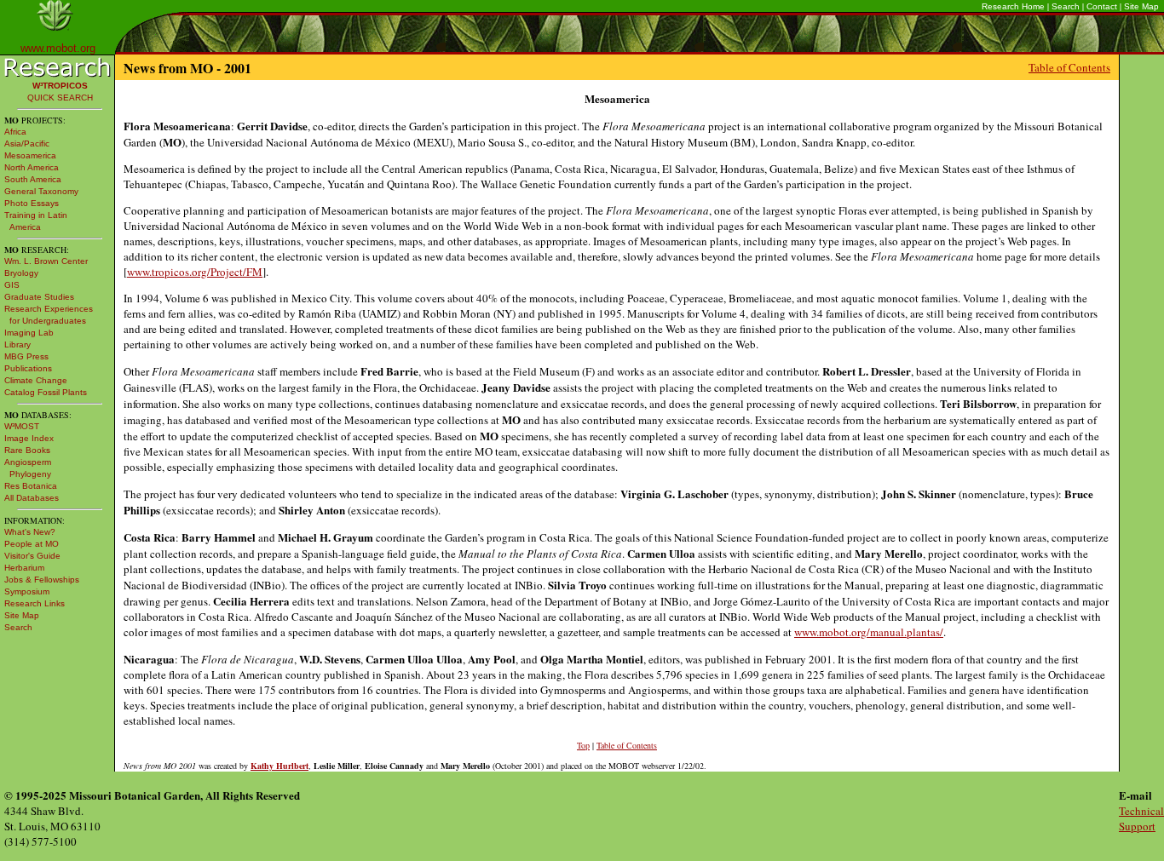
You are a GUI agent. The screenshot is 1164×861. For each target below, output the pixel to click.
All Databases (31, 497)
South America (32, 179)
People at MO (31, 543)
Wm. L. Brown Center (46, 261)
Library (17, 344)
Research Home (1013, 6)
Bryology (21, 273)
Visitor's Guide (32, 555)
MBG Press (26, 356)
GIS (12, 285)
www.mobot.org (57, 48)
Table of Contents (1069, 67)
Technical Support (1141, 818)
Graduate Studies (39, 296)
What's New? (29, 532)
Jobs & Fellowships (41, 579)
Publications (28, 368)
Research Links (34, 603)
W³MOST (21, 426)
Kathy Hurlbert (279, 766)
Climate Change (35, 380)
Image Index (29, 438)
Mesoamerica (30, 155)
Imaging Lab (29, 332)
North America (31, 167)
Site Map (1141, 6)
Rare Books (27, 450)
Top (583, 745)
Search (1066, 6)
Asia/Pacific (26, 143)
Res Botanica (30, 486)
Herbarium (24, 567)
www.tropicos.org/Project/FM (194, 271)
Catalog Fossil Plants (45, 392)
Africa (15, 131)
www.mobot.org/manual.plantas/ (868, 632)
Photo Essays (31, 203)
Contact (1101, 6)
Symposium (26, 591)
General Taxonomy (41, 191)
